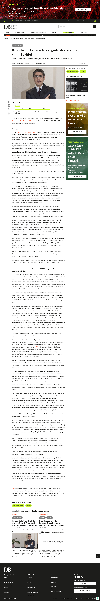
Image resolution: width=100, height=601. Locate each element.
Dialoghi (41, 35)
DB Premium (35, 20)
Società (6, 587)
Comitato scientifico (80, 20)
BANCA (7, 32)
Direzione (70, 20)
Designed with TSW (91, 598)
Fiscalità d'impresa (16, 38)
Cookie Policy (79, 598)
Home (5, 38)
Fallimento (6, 592)
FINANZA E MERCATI (20, 32)
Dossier (29, 590)
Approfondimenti (25, 35)
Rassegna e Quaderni (33, 592)
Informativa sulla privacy (66, 598)
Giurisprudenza (73, 35)
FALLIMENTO (84, 32)
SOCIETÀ (54, 32)
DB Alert (27, 20)
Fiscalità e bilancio (8, 590)
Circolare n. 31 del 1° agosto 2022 (22, 121)
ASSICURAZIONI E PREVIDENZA (38, 32)
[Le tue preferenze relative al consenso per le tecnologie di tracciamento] (97, 598)
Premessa (17, 105)
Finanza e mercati (8, 582)
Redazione (89, 20)
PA (93, 32)
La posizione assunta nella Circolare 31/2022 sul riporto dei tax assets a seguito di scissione (37, 112)
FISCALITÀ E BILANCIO (68, 32)
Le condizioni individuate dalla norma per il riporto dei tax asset (32, 108)
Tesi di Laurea (91, 35)
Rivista (57, 35)
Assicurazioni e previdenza (10, 585)
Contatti (55, 598)
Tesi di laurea (31, 595)
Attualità (8, 35)
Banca (5, 580)
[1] (37, 347)
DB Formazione (19, 20)
